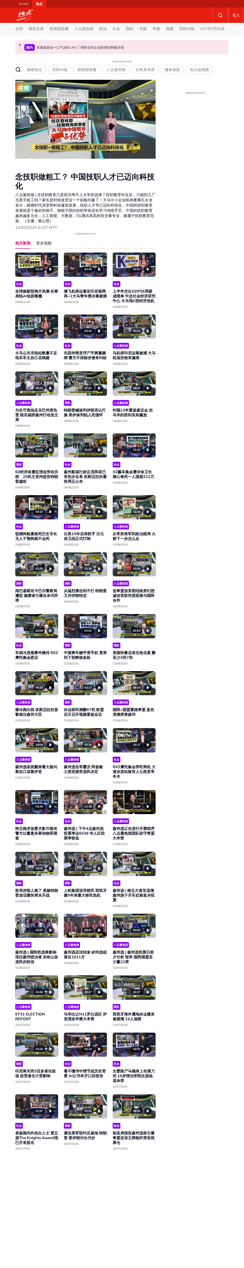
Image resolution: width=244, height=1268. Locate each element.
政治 (103, 28)
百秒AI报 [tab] (59, 69)
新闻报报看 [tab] (87, 69)
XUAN (23, 4)
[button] (19, 45)
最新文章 (36, 28)
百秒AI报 (186, 28)
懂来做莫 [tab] (172, 69)
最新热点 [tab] (34, 69)
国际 (129, 28)
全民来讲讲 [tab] (145, 69)
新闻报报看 (59, 28)
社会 (116, 28)
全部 (19, 28)
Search (220, 15)
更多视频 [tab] (43, 243)
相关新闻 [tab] (22, 243)
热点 (39, 4)
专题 (143, 28)
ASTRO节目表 (212, 28)
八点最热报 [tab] (116, 69)
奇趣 (156, 28)
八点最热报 (83, 28)
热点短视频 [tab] (199, 69)
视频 (169, 28)
